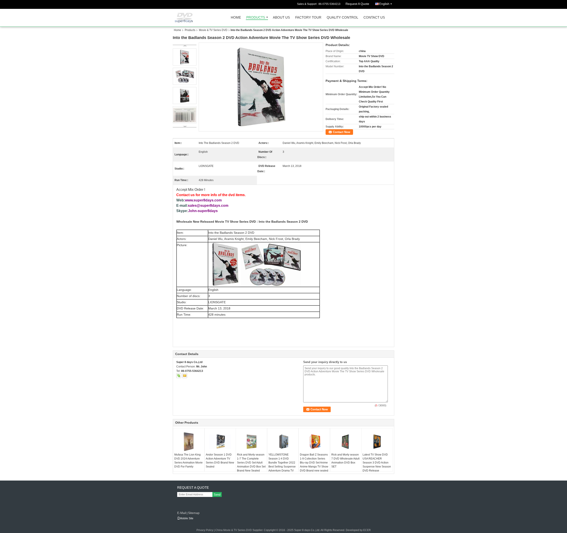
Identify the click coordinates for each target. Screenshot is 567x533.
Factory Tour (308, 17)
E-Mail (181, 513)
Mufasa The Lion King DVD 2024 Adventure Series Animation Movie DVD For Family (188, 460)
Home (236, 17)
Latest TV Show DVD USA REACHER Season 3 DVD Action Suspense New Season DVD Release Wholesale (377, 464)
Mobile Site (186, 518)
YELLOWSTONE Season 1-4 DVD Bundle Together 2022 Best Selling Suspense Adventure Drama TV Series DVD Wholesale (282, 464)
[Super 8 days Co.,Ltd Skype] (178, 375)
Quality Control (342, 17)
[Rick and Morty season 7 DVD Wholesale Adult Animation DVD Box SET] (345, 442)
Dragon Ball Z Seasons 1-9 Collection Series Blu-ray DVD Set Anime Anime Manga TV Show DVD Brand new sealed (314, 462)
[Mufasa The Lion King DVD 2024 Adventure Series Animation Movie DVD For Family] (188, 442)
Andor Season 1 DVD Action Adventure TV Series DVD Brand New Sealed (220, 460)
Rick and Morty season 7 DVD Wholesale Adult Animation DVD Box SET (345, 460)
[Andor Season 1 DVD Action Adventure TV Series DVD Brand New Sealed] (220, 442)
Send (217, 494)
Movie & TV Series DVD (213, 30)
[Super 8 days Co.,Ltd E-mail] (184, 375)
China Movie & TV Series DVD (233, 530)
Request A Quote (357, 4)
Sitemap (194, 513)
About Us (281, 17)
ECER (367, 530)
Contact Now (341, 132)
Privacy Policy (204, 530)
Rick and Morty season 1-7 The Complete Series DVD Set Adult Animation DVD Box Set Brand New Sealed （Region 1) (251, 464)
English (384, 4)
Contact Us (374, 17)
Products (255, 17)
